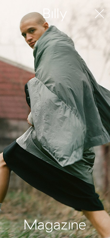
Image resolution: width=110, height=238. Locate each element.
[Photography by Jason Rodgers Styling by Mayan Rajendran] (55, 119)
